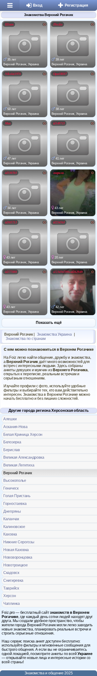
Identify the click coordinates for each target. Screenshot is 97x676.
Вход (37, 5)
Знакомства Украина (54, 334)
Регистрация (76, 5)
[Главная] (10, 5)
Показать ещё (49, 323)
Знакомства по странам (26, 339)
